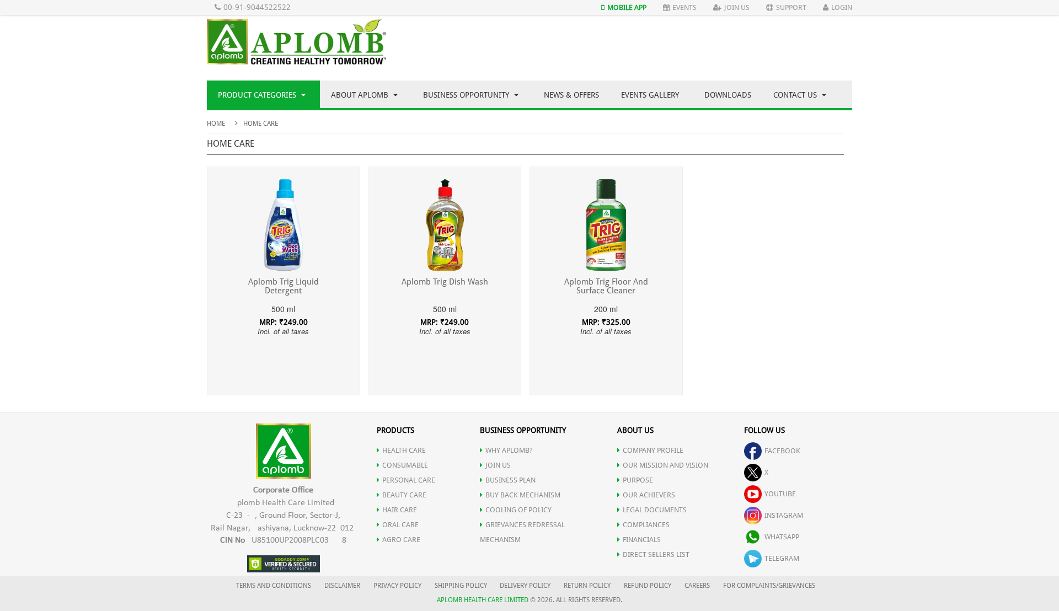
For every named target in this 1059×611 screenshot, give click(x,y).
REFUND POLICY (647, 585)
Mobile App (626, 7)
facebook (782, 451)
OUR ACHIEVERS (649, 495)
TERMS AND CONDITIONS (273, 585)
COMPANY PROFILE (653, 450)
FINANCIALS (642, 539)
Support (791, 7)
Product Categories (258, 94)
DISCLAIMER (342, 585)
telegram (781, 558)
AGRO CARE (401, 539)
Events (684, 7)
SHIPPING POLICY (462, 585)
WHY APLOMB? (509, 450)
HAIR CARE (399, 510)
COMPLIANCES (646, 525)
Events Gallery (650, 94)
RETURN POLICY (587, 585)
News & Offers (571, 94)
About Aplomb (361, 94)
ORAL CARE (400, 525)
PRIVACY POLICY (397, 585)
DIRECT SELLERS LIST (656, 554)
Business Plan (510, 480)
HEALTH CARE (404, 450)
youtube (780, 494)
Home (216, 123)
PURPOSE (638, 480)
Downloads (727, 94)
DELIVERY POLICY (525, 585)
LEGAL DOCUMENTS (655, 510)
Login (841, 7)
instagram (783, 515)
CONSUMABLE (405, 465)
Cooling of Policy (518, 510)
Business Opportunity (467, 94)
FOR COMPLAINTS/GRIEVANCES (769, 585)
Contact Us (796, 94)
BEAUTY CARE (404, 495)
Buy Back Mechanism (522, 495)
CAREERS (697, 585)
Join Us (737, 7)
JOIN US (498, 465)
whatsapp (781, 537)
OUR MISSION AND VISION (665, 465)
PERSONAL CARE (408, 480)
